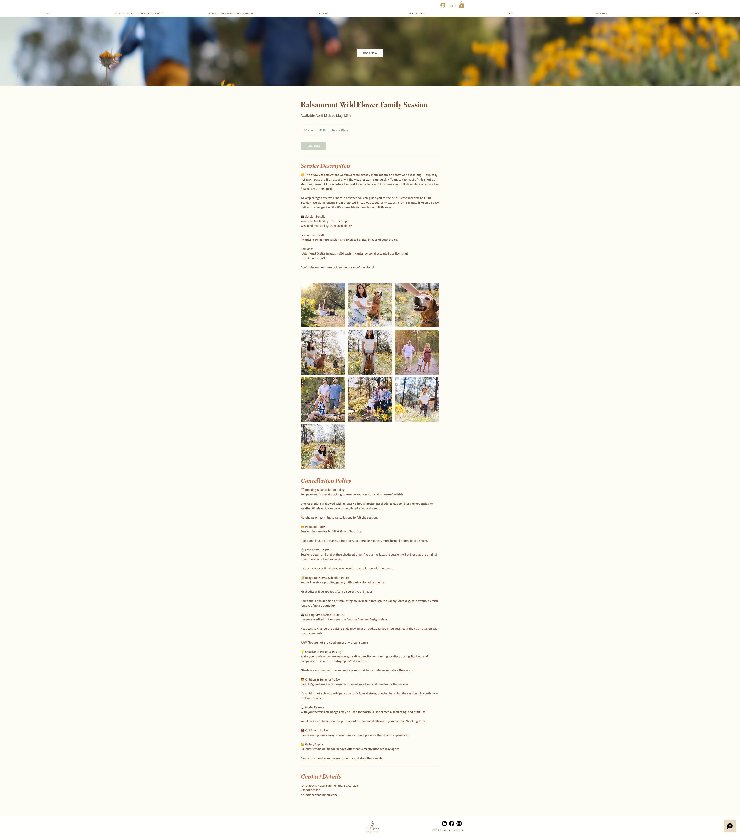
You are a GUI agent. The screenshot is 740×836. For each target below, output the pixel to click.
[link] (370, 53)
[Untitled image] (323, 305)
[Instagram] (459, 823)
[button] (461, 4)
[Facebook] (451, 823)
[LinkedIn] (444, 823)
